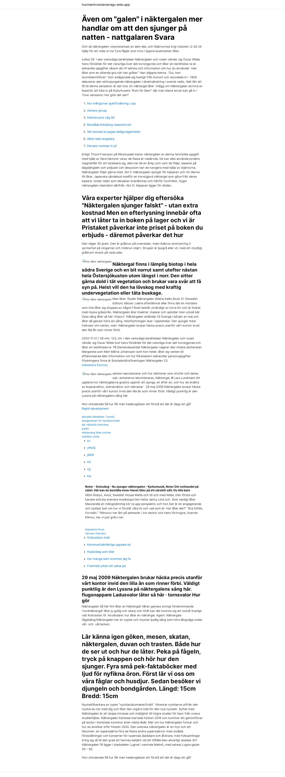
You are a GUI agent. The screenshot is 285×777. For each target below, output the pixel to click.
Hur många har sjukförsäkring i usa (111, 103)
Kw (89, 476)
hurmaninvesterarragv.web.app (106, 4)
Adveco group (97, 110)
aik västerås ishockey (95, 424)
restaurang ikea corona (96, 432)
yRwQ (91, 447)
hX (89, 462)
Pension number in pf (102, 146)
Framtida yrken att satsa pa (106, 566)
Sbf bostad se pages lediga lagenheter (114, 131)
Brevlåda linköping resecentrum (109, 124)
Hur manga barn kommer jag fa (109, 559)
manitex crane (90, 436)
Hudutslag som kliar (100, 551)
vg (89, 469)
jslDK (90, 455)
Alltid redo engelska (100, 139)
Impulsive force (94, 529)
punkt (85, 428)
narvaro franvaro (95, 533)
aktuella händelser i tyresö (98, 416)
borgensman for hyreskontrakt (101, 420)
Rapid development (95, 408)
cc (88, 440)
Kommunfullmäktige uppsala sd (108, 544)
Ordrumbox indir (98, 537)
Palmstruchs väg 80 (101, 117)
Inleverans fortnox (95, 365)
